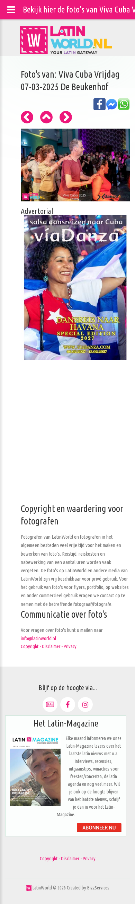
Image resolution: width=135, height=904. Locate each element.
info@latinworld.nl (38, 638)
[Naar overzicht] (46, 117)
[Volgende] (66, 117)
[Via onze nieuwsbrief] (50, 704)
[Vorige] (27, 117)
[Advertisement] (67, 435)
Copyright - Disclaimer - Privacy (48, 646)
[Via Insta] (85, 704)
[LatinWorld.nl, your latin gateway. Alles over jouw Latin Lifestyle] (29, 887)
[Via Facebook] (67, 704)
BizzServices (98, 887)
